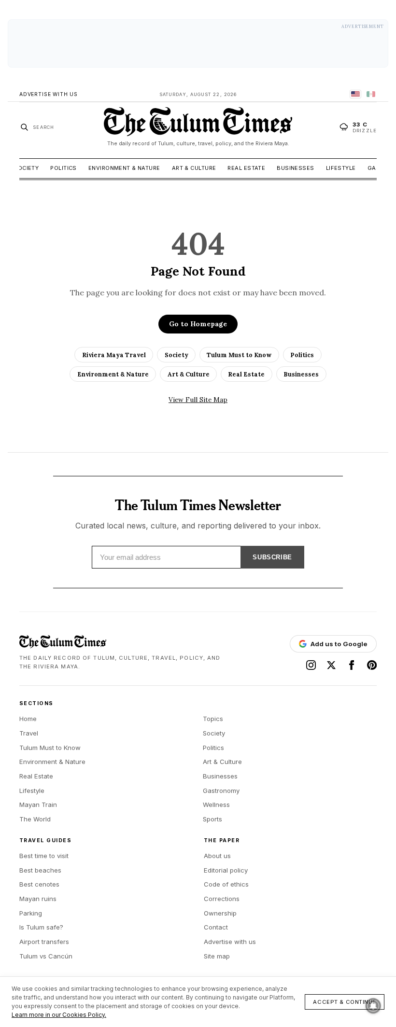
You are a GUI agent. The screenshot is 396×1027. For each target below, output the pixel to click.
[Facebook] (351, 665)
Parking (30, 913)
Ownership (220, 913)
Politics (63, 168)
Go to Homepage (198, 323)
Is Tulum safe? (41, 927)
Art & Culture (194, 168)
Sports (212, 819)
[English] (355, 94)
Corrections (222, 898)
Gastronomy (221, 790)
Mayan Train (38, 804)
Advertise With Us (48, 94)
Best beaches (40, 870)
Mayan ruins (38, 898)
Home (28, 718)
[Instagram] (311, 665)
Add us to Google (339, 644)
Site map (217, 956)
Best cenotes (39, 884)
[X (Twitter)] (331, 665)
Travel (28, 733)
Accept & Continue (344, 1002)
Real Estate (246, 168)
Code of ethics (226, 884)
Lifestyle (341, 168)
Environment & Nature (124, 168)
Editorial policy (226, 870)
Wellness (216, 804)
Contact (216, 927)
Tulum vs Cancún (45, 956)
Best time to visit (44, 856)
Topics (213, 718)
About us (217, 856)
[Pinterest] (372, 665)
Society (26, 168)
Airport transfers (44, 941)
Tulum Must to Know (239, 355)
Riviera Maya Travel (114, 355)
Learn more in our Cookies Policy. (59, 1014)
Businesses (295, 168)
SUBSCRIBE (272, 557)
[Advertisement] (198, 43)
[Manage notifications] (373, 1005)
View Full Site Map (198, 399)
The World (35, 819)
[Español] (371, 94)
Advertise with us (230, 941)
